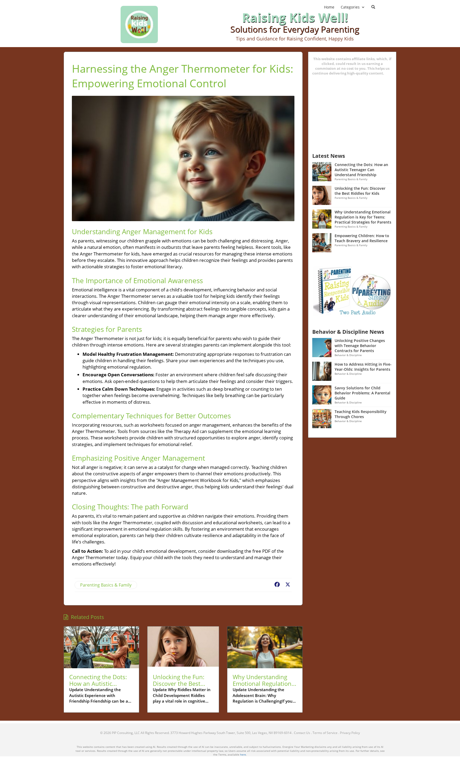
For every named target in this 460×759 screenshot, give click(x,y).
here (243, 754)
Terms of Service (325, 733)
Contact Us (302, 733)
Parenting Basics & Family (106, 585)
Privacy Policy (350, 733)
